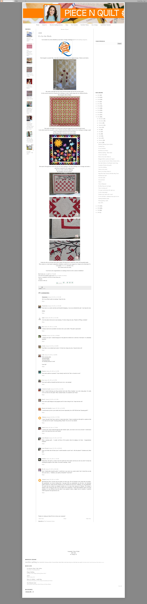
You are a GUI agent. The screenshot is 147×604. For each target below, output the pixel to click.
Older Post (88, 518)
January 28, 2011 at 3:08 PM (53, 335)
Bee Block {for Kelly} (103, 150)
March (100, 138)
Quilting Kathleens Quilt (103, 198)
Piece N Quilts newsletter (61, 275)
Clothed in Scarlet (46, 389)
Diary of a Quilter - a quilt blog (34, 579)
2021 (98, 95)
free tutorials (40, 562)
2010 (98, 206)
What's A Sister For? (31, 577)
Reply (43, 301)
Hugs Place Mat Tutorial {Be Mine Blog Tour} (108, 173)
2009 (98, 208)
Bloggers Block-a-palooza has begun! (106, 159)
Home (37, 25)
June (100, 131)
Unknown (44, 417)
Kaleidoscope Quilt (102, 175)
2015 (98, 108)
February (101, 140)
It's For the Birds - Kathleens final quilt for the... (109, 196)
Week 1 (100, 181)
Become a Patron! (65, 29)
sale (46, 274)
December (101, 118)
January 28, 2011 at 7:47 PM (53, 417)
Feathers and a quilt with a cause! (105, 194)
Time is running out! (102, 188)
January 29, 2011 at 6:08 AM (55, 448)
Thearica (44, 371)
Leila (43, 354)
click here (64, 265)
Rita (43, 326)
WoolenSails (45, 306)
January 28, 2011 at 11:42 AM (51, 317)
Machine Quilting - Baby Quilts (105, 152)
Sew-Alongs (95, 25)
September (101, 125)
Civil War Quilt (101, 177)
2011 (98, 116)
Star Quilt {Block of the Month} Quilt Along (108, 163)
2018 (98, 101)
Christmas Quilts (48, 562)
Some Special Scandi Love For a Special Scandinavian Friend (39, 580)
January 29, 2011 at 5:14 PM (52, 479)
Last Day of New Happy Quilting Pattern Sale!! (36, 573)
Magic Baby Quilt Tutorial (30, 98)
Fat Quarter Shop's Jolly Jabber (34, 568)
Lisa (43, 380)
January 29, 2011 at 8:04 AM (52, 469)
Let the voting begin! (103, 192)
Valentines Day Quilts (96, 562)
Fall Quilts (84, 562)
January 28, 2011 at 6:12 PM (50, 380)
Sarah (43, 427)
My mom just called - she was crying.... (30, 75)
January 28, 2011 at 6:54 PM (58, 408)
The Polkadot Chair (31, 583)
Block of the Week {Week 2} (104, 171)
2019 (98, 99)
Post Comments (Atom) (49, 521)
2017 (98, 103)
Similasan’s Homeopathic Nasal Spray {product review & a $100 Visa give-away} (30, 122)
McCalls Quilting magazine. (80, 39)
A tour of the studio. (102, 154)
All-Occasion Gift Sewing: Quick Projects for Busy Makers (39, 584)
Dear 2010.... (101, 202)
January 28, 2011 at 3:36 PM (52, 346)
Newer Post (41, 518)
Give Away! (29, 64)
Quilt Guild (89, 562)
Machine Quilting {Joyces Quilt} (105, 144)
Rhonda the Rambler (47, 408)
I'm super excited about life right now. (106, 190)
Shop (67, 25)
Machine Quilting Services (56, 25)
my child (73, 562)
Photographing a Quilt (103, 200)
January (100, 142)
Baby (63, 562)
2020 (98, 97)
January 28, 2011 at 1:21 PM (50, 326)
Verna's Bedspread (102, 184)
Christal (44, 479)
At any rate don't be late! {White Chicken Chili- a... (109, 161)
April (100, 136)
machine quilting (31, 562)
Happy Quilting (30, 572)
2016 (98, 106)
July (100, 129)
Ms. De (43, 469)
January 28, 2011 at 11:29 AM (54, 306)
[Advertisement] (107, 56)
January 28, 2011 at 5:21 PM (52, 371)
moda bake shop (67, 562)
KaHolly (44, 458)
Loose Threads (45, 438)
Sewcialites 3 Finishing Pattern (33, 569)
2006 (98, 212)
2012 (98, 114)
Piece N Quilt (52, 274)
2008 (98, 210)
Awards (102, 562)
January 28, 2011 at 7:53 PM (51, 427)
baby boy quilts (78, 562)
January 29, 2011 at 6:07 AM (55, 438)
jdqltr (43, 317)
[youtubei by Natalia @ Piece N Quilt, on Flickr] (59, 283)
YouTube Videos (85, 25)
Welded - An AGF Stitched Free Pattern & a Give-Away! (30, 140)
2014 (98, 110)
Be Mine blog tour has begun (104, 186)
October (100, 123)
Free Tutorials (74, 25)
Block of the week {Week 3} (104, 156)
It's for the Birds (44, 36)
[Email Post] (42, 287)
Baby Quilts (58, 562)
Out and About (101, 179)
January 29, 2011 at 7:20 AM (52, 458)
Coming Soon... (101, 146)
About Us (44, 25)
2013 (98, 112)
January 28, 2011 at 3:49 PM (51, 354)
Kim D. (43, 399)
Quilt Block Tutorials (106, 25)
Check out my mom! (102, 169)
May (100, 133)
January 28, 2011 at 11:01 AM (54, 297)
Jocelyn (43, 346)
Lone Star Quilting (102, 167)
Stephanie (44, 335)
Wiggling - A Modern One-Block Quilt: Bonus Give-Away (29, 111)
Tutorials (54, 562)
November (101, 120)
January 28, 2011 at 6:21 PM (57, 389)
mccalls (43, 288)
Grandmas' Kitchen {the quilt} (105, 165)
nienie (28, 575)
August (100, 127)
